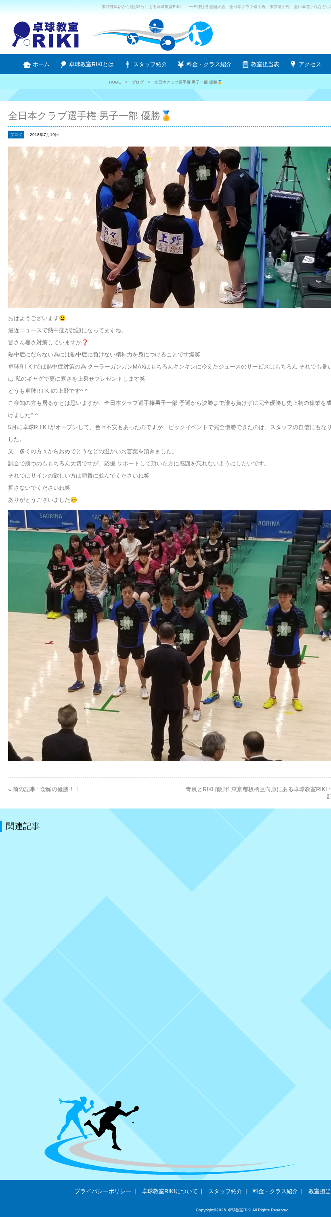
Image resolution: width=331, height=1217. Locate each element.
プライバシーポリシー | (105, 1191)
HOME (115, 82)
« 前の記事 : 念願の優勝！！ (44, 789)
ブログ (138, 82)
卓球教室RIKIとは (90, 64)
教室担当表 (264, 64)
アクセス (309, 64)
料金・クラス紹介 (208, 64)
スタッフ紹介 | (227, 1191)
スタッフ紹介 (149, 64)
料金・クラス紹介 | (278, 1191)
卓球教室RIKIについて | (172, 1191)
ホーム (40, 64)
